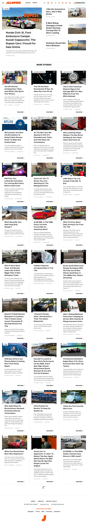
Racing (65, 344)
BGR (43, 511)
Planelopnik (74, 41)
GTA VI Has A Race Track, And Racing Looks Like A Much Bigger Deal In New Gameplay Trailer (12, 270)
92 (84, 163)
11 (84, 391)
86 (55, 436)
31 (26, 344)
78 (55, 391)
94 (26, 299)
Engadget (31, 511)
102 (84, 436)
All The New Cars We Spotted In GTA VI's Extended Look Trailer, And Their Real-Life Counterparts (43, 137)
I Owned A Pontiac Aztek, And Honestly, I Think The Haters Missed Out (43, 317)
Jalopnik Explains (9, 71)
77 (26, 436)
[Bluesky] (48, 2)
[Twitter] (55, 2)
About (33, 501)
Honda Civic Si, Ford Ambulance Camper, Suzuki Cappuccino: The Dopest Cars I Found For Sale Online (21, 40)
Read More (20, 112)
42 (84, 207)
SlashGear (57, 511)
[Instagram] (62, 2)
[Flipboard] (52, 2)
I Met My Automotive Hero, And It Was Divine (55, 11)
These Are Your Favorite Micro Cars (73, 407)
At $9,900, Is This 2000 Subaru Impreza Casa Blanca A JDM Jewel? (73, 453)
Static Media (33, 504)
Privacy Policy (51, 501)
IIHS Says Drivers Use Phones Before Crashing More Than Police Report (14, 362)
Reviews (73, 8)
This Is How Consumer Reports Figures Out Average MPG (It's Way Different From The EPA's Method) (72, 91)
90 (55, 207)
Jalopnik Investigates (39, 71)
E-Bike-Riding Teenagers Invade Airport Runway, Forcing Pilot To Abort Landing (54, 28)
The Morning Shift (68, 163)
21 (26, 163)
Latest (28, 3)
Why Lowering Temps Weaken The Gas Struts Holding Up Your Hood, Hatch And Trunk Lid (73, 136)
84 (26, 207)
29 (55, 163)
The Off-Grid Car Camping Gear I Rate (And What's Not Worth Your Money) (14, 90)
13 (26, 251)
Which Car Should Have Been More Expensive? (14, 452)
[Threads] (59, 2)
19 (84, 344)
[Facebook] (44, 2)
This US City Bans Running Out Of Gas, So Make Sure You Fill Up (43, 89)
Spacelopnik (8, 299)
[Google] (66, 2)
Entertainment (8, 251)
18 (26, 391)
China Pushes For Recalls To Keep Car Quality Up (42, 408)
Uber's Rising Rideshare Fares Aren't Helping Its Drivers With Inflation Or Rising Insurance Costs (73, 317)
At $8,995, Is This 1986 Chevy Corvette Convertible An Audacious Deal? (43, 225)
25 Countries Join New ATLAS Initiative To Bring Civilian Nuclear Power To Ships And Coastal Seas (13, 137)
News (35, 3)
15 (26, 118)
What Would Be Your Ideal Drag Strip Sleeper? (13, 224)
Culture (7, 8)
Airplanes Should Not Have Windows (56, 44)
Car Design (7, 391)
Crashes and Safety (39, 251)
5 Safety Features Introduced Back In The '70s (43, 268)
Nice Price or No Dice (39, 207)
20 (55, 344)
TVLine (37, 511)
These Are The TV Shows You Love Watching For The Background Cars (41, 182)
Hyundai (36, 344)
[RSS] (70, 2)
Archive (41, 501)
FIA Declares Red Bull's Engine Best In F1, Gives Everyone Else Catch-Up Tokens (73, 362)
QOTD (35, 163)
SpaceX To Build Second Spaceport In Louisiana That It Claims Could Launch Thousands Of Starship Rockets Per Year (14, 320)
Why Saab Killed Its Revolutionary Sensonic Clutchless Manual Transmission (14, 409)
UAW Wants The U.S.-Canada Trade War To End (72, 181)
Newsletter (80, 3)
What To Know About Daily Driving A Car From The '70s (73, 224)
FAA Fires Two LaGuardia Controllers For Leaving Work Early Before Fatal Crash (14, 182)
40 (55, 299)
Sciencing (49, 511)
